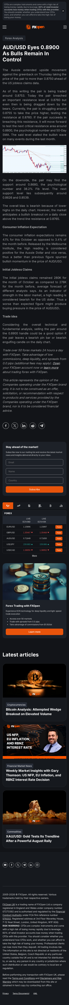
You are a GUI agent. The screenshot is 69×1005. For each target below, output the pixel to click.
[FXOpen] (35, 27)
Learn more (34, 631)
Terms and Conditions (23, 978)
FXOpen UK (9, 904)
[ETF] (29, 505)
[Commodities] (39, 505)
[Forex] (8, 505)
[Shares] (18, 505)
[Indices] (61, 505)
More (34, 556)
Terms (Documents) (21, 993)
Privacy (6, 993)
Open (56, 363)
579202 (7, 918)
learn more (51, 367)
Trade (59, 527)
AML (35, 993)
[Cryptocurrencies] (50, 505)
